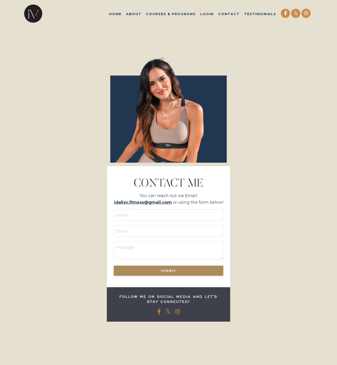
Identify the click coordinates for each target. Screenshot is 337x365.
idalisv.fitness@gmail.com (143, 202)
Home (115, 14)
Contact (229, 14)
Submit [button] (168, 271)
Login (207, 14)
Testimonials (260, 14)
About (133, 14)
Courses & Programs (171, 14)
